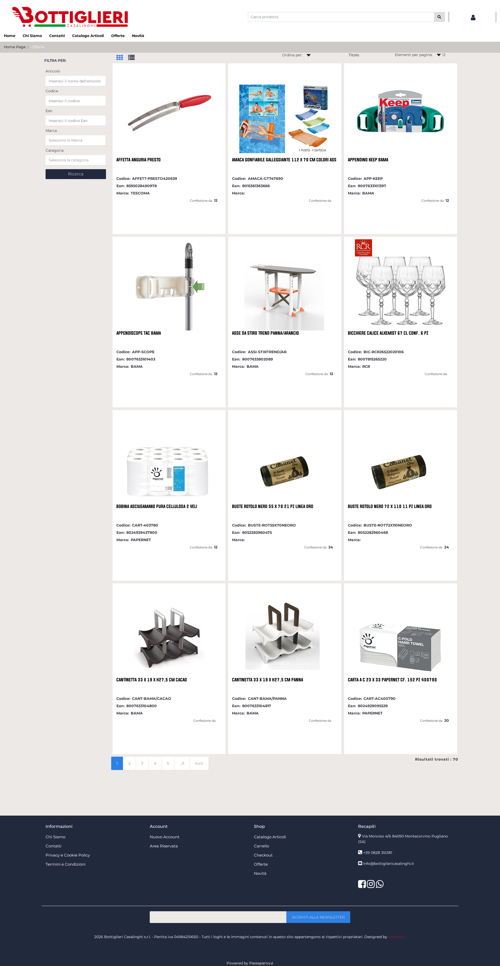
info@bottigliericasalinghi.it (388, 863)
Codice (52, 91)
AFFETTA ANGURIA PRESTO (138, 159)
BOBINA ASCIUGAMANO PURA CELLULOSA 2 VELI (156, 506)
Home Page (15, 47)
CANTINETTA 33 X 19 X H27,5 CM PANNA (267, 679)
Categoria (55, 150)
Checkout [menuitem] (263, 855)
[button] (439, 17)
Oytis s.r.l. (397, 936)
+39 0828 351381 (377, 852)
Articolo (53, 71)
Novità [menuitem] (138, 35)
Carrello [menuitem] (261, 845)
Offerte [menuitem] (118, 35)
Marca (51, 130)
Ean (49, 110)
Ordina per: (292, 55)
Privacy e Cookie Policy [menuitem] (68, 855)
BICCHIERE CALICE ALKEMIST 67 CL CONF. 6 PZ (388, 333)
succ (199, 763)
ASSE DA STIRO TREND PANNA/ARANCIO (265, 333)
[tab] (122, 58)
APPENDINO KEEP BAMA (368, 159)
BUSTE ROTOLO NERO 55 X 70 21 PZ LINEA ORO (272, 506)
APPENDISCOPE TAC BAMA (138, 333)
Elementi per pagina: (414, 54)
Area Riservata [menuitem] (164, 845)
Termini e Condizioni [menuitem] (65, 864)
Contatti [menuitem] (57, 35)
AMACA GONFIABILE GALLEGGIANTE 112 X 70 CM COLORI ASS (284, 159)
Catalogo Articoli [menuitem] (88, 35)
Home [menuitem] (9, 35)
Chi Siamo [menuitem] (32, 35)
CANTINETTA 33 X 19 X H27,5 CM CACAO (151, 679)
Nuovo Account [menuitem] (164, 836)
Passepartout (261, 963)
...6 (182, 763)
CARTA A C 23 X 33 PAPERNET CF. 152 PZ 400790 (392, 679)
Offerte (38, 47)
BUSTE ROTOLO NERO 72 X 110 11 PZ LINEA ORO (390, 506)
